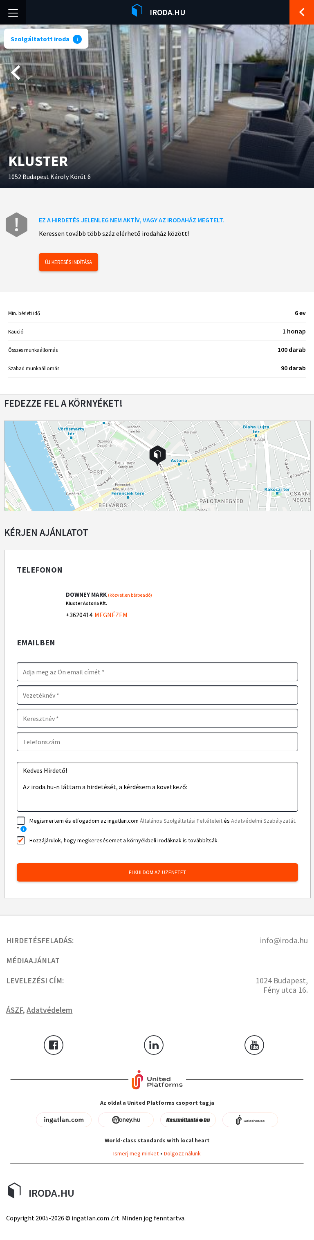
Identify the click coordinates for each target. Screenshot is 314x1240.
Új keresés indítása (68, 262)
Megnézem (111, 615)
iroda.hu (168, 12)
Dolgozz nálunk (182, 1153)
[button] (157, 455)
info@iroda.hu (284, 940)
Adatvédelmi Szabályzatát (263, 820)
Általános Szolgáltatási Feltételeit (181, 820)
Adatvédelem (49, 1010)
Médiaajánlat (33, 960)
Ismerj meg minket (136, 1153)
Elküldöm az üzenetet (157, 872)
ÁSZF (14, 1010)
